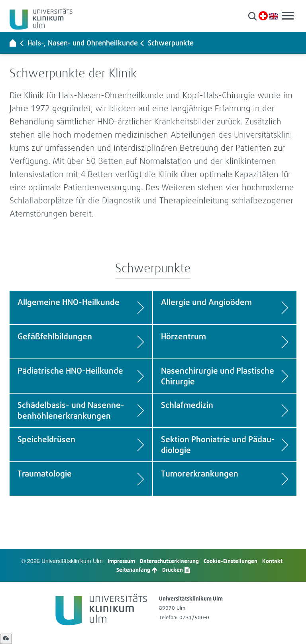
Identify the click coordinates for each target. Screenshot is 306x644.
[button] (252, 16)
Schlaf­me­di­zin (187, 405)
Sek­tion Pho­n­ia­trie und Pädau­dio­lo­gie (218, 444)
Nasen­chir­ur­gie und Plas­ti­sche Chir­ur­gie (217, 376)
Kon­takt (272, 560)
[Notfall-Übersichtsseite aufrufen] (263, 15)
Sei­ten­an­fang (133, 569)
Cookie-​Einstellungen (230, 560)
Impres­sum (121, 560)
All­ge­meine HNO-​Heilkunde (69, 302)
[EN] (273, 15)
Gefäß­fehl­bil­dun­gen (55, 336)
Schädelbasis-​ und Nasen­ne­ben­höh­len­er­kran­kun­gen (71, 410)
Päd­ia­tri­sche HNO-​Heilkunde (70, 371)
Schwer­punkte (171, 43)
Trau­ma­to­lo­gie (45, 474)
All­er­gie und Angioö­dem (206, 302)
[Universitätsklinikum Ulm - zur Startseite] (13, 43)
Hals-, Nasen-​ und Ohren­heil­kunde (82, 43)
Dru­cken (173, 569)
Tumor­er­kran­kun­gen (199, 474)
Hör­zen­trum (183, 336)
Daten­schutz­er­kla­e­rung (169, 560)
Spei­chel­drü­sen (46, 439)
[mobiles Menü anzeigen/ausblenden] (288, 15)
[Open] (6, 639)
